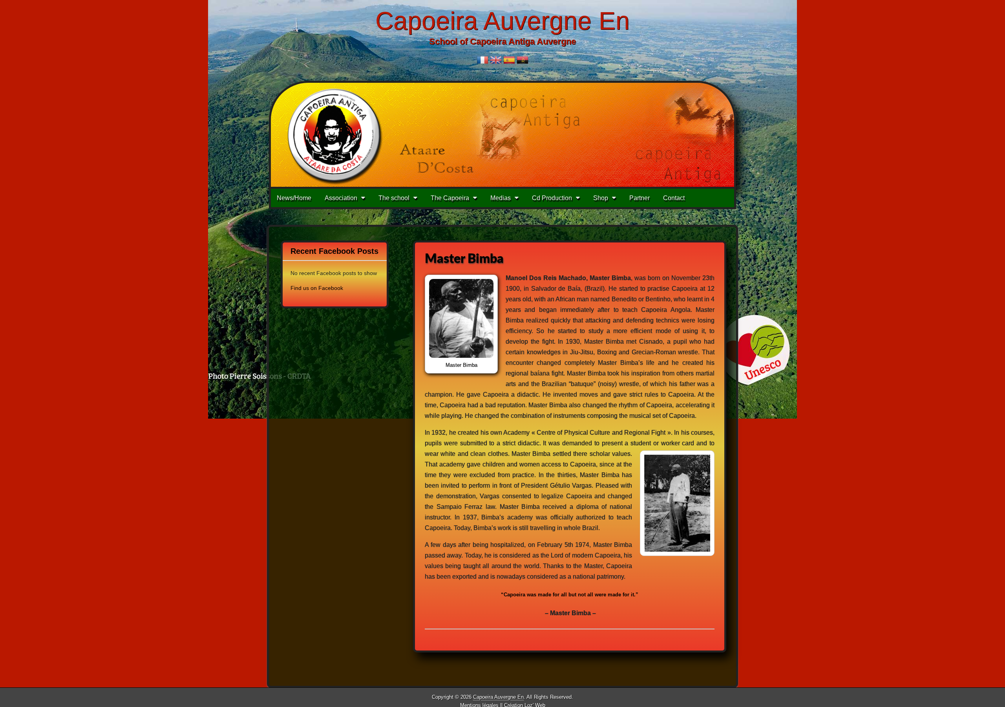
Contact (674, 198)
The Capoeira (450, 198)
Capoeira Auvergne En (502, 21)
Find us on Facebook (317, 288)
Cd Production (552, 198)
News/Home (294, 198)
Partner (639, 198)
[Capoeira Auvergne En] (502, 135)
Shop (600, 198)
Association (341, 198)
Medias (500, 198)
